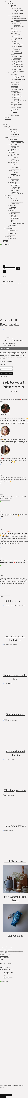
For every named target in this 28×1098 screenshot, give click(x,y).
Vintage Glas (14, 54)
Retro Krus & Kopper (16, 21)
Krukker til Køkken (15, 16)
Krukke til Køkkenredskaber (20, 20)
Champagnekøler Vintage (20, 18)
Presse (4, 975)
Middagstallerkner (18, 67)
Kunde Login (6, 978)
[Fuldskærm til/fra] (4, 1095)
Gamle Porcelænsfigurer (19, 79)
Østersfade (16, 51)
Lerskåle (16, 36)
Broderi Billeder (17, 92)
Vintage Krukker (15, 82)
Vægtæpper (16, 99)
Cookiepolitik (6, 973)
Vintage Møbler (12, 105)
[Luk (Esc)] (10, 1095)
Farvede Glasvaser (18, 89)
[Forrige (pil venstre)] (1, 1097)
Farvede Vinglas (18, 56)
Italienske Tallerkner (18, 66)
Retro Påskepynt (15, 102)
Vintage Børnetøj (15, 115)
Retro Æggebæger (18, 44)
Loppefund (8, 1)
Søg (18, 268)
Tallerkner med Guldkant (19, 71)
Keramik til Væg (17, 94)
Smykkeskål (14, 74)
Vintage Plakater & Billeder (20, 100)
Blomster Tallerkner (18, 61)
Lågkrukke (16, 84)
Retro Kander (14, 30)
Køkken (10, 15)
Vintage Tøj (11, 114)
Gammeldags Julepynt (16, 104)
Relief (15, 97)
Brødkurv (16, 41)
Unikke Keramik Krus (19, 26)
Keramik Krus (17, 25)
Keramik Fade (17, 49)
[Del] (7, 1095)
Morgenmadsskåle (18, 38)
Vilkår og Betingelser (8, 972)
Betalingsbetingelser (8, 977)
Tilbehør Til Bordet (15, 39)
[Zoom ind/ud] (1, 1095)
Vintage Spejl (14, 112)
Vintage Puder (14, 86)
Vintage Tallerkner (15, 59)
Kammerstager (17, 8)
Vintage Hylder (14, 109)
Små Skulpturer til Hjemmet (17, 76)
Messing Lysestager (18, 13)
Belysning (10, 3)
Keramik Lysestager (18, 10)
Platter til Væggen (18, 96)
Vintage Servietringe (18, 46)
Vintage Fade (14, 48)
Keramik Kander (17, 31)
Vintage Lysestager (15, 6)
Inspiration (7, 117)
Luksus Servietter (18, 43)
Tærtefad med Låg (18, 53)
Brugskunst (11, 72)
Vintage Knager (14, 110)
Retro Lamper (14, 5)
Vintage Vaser (14, 87)
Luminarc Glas (17, 58)
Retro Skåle (14, 33)
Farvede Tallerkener (18, 64)
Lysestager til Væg (18, 11)
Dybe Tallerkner (17, 63)
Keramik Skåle (17, 34)
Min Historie (8, 119)
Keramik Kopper (17, 23)
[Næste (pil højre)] (4, 1097)
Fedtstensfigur (17, 77)
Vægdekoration (14, 91)
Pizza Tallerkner (17, 69)
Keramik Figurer (17, 81)
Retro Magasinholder (16, 107)
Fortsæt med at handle (8, 281)
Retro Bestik (14, 28)
